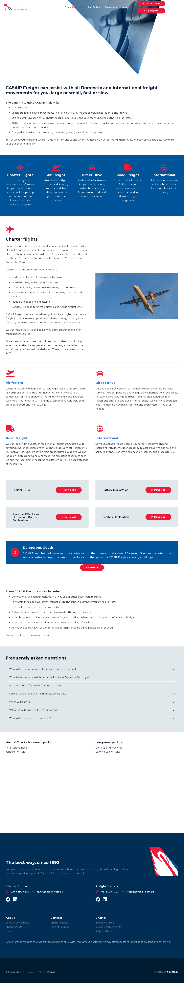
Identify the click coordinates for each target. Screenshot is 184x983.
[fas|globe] (99, 429)
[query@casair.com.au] (34, 892)
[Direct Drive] (92, 168)
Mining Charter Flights (108, 927)
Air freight (14, 383)
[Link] (16, 7)
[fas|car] (99, 373)
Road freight (17, 438)
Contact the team (16, 635)
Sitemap (50, 972)
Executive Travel (105, 922)
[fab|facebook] (8, 899)
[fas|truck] (10, 429)
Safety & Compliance (17, 922)
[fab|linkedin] (15, 899)
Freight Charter (104, 931)
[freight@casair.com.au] (124, 892)
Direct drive (105, 383)
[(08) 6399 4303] (98, 892)
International (106, 438)
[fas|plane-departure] (10, 373)
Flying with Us (14, 927)
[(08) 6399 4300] (8, 892)
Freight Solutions (60, 927)
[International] (163, 168)
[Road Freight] (127, 168)
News (9, 931)
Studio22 (172, 971)
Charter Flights (59, 922)
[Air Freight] (56, 168)
